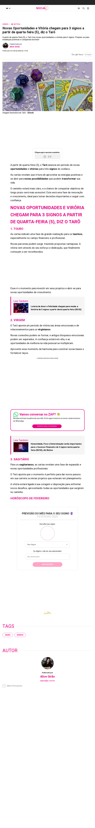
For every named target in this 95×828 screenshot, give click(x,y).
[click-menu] (88, 8)
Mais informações (14, 686)
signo (7, 635)
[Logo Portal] (42, 8)
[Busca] (83, 8)
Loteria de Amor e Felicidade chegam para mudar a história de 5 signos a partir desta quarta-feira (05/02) (56, 308)
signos (20, 635)
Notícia (15, 24)
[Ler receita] (45, 156)
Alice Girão (15, 47)
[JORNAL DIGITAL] (79, 8)
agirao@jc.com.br (47, 680)
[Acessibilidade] (8, 8)
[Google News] (82, 55)
